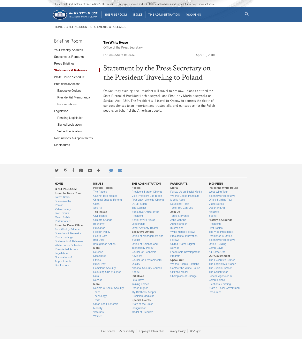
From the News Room (68, 193)
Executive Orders (69, 90)
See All (97, 207)
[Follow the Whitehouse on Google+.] (81, 170)
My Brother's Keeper (144, 292)
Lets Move (138, 279)
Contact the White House (185, 268)
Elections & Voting (220, 284)
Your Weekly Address (68, 50)
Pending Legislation (70, 117)
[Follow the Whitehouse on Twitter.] (57, 170)
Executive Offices (143, 231)
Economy (99, 223)
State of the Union (142, 303)
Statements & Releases (108, 27)
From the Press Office (69, 225)
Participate (179, 183)
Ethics (97, 259)
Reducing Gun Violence (107, 271)
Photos (59, 205)
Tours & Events (179, 215)
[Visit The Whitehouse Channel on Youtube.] (90, 170)
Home (59, 27)
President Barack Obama (147, 191)
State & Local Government (224, 287)
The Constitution (218, 271)
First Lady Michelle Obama (148, 199)
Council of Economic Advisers (144, 254)
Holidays (214, 211)
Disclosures (62, 145)
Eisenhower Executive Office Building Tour (222, 197)
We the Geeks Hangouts (184, 195)
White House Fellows (182, 231)
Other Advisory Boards (145, 227)
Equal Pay (99, 263)
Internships (176, 227)
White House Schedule (69, 77)
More (96, 247)
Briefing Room (116, 14)
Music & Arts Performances (63, 219)
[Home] (75, 19)
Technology (100, 295)
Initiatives (138, 276)
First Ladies (216, 227)
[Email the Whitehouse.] (120, 170)
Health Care (100, 235)
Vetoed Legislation (69, 131)
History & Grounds (220, 219)
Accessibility (127, 331)
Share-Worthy (63, 201)
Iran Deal (98, 239)
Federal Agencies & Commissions (220, 278)
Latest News (62, 197)
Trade (96, 300)
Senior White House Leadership (143, 222)
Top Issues (100, 211)
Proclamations (67, 104)
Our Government (219, 255)
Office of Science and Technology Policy (145, 246)
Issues (137, 14)
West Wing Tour (218, 191)
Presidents (215, 223)
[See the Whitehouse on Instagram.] (65, 170)
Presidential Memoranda (73, 97)
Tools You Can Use (181, 207)
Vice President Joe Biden (147, 195)
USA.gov (195, 331)
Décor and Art (217, 207)
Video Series (216, 203)
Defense (98, 251)
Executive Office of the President (145, 214)
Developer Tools (179, 203)
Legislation (61, 111)
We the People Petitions (184, 263)
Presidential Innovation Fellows (183, 238)
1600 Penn (193, 14)
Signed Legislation (69, 124)
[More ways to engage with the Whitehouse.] (98, 170)
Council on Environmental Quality (147, 262)
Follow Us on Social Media (186, 191)
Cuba (96, 203)
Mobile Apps (177, 199)
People (136, 187)
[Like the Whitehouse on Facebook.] (73, 170)
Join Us (175, 211)
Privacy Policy (177, 331)
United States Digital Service (182, 246)
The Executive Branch (222, 259)
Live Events (62, 213)
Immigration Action (104, 243)
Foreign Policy (101, 231)
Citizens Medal (179, 271)
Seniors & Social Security (108, 287)
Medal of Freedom (142, 312)
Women (97, 316)
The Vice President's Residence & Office (221, 233)
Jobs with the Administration (178, 222)
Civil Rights (100, 215)
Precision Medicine (143, 295)
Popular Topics (103, 187)
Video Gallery (63, 209)
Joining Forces (140, 284)
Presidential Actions (67, 84)
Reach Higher (140, 287)
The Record (100, 191)
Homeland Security (104, 268)
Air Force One (217, 251)
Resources (215, 292)
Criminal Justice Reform (107, 199)
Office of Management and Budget (147, 238)
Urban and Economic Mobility (105, 306)
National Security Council (147, 268)
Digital (174, 187)
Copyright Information (151, 331)
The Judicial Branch (220, 268)
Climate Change (102, 219)
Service (97, 279)
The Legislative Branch (222, 263)
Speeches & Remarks (69, 56)
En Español (108, 331)
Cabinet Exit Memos (105, 195)
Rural (96, 276)
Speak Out (176, 259)
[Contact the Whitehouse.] (109, 170)
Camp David (216, 247)
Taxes (96, 292)
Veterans (98, 312)
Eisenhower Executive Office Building (222, 241)
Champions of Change (183, 276)
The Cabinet (139, 207)
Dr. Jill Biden (139, 203)
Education (99, 227)
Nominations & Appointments (73, 138)
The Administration (164, 14)
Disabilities (99, 255)
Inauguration (139, 308)
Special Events (141, 300)
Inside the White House (223, 187)
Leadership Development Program (185, 254)
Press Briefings (64, 63)
